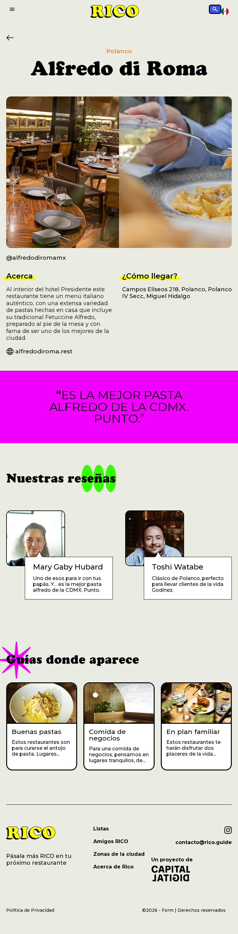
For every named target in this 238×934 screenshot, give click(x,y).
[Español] (225, 11)
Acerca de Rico (113, 867)
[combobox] (225, 11)
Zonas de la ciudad (119, 854)
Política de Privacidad (30, 910)
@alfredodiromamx (36, 257)
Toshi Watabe (177, 567)
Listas (101, 829)
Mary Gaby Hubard (68, 567)
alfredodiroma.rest (44, 351)
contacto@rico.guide (203, 842)
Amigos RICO (110, 841)
